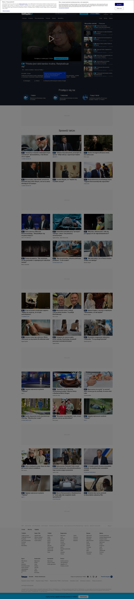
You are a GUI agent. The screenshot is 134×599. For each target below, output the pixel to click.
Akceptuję (119, 4)
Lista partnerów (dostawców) (64, 7)
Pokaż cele (119, 8)
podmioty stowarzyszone (23, 3)
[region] (67, 6)
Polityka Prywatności (6, 10)
